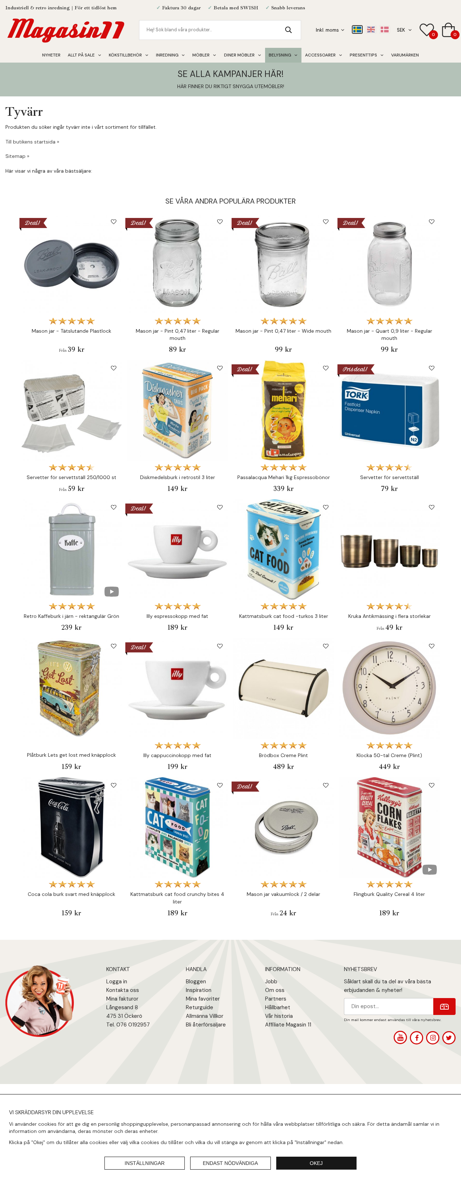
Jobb (271, 981)
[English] (371, 29)
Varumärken (405, 55)
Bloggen (196, 981)
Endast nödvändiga (230, 1163)
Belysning (280, 55)
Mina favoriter (203, 998)
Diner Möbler (239, 55)
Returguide (199, 1007)
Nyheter (51, 55)
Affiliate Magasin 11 (288, 1024)
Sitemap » (17, 156)
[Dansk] (385, 29)
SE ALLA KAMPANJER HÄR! (230, 73)
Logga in (116, 981)
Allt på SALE (81, 55)
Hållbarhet (277, 1007)
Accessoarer (320, 55)
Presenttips (363, 55)
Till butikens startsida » (32, 141)
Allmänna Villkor (204, 1016)
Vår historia (279, 1016)
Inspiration (198, 990)
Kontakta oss (122, 990)
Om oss (275, 990)
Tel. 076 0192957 (128, 1024)
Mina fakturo (121, 998)
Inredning (167, 55)
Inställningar (145, 1163)
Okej (316, 1163)
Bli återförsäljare (206, 1024)
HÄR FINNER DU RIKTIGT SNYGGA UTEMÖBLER (230, 86)
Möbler (201, 55)
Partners (275, 998)
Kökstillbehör (125, 55)
